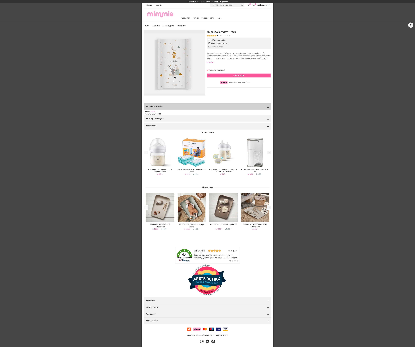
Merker (196, 18)
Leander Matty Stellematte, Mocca (223, 224)
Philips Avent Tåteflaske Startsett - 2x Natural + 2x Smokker (223, 170)
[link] (207, 255)
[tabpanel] (174, 63)
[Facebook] (213, 341)
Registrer (149, 5)
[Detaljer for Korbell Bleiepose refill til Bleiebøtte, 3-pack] (192, 152)
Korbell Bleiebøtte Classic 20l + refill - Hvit (255, 170)
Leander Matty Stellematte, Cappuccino (160, 225)
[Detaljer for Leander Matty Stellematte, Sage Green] (192, 207)
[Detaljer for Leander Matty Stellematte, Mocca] (223, 207)
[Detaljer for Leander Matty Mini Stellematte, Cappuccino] (255, 207)
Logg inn (159, 5)
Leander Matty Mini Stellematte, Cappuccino (255, 225)
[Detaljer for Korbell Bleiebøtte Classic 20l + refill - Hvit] (255, 152)
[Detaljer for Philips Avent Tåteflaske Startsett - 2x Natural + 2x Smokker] (223, 152)
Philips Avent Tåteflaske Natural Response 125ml (160, 170)
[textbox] (225, 5)
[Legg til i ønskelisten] (410, 25)
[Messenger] (207, 341)
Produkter (185, 18)
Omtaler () (227, 36)
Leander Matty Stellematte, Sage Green (191, 225)
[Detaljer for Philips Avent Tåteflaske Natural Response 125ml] (160, 152)
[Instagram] (202, 341)
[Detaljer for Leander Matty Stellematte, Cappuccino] (160, 207)
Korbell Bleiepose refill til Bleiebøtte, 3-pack (192, 170)
